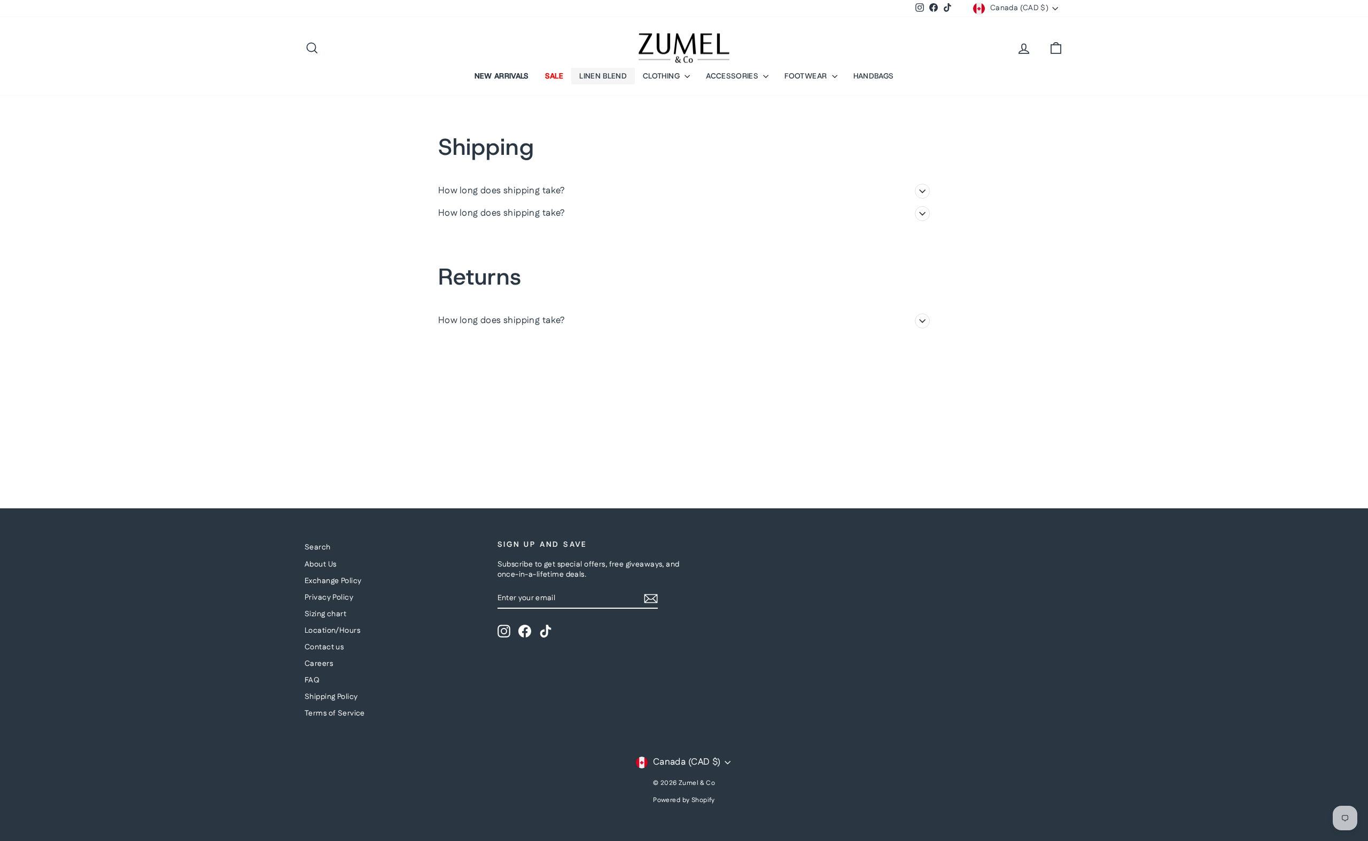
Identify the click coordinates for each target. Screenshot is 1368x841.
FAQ (312, 680)
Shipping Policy (331, 696)
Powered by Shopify (684, 800)
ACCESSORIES (733, 76)
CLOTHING (662, 76)
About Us (320, 564)
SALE (554, 76)
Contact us (324, 647)
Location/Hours (332, 630)
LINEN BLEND (603, 76)
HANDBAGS (873, 76)
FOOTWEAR (806, 76)
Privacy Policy (329, 597)
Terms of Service (335, 713)
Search (318, 547)
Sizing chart (325, 614)
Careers (319, 663)
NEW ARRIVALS (502, 76)
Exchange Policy (333, 581)
